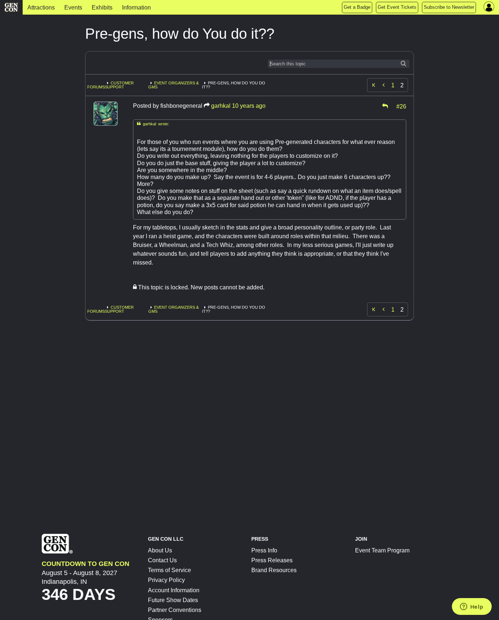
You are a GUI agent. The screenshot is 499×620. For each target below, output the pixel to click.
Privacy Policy (166, 580)
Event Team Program (382, 550)
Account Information (173, 590)
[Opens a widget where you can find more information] (472, 607)
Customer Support (119, 85)
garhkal (221, 106)
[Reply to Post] (385, 106)
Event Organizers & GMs (173, 85)
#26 (401, 106)
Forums (96, 87)
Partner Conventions (174, 610)
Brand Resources (274, 570)
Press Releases (272, 560)
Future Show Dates (173, 600)
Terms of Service (169, 570)
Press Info (264, 550)
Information (136, 7)
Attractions (41, 7)
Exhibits (102, 7)
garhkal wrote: (153, 124)
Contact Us (162, 560)
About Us (160, 550)
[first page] (373, 85)
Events (73, 7)
